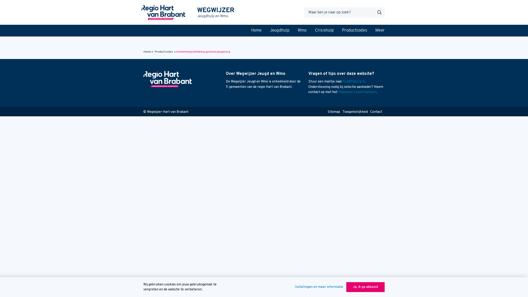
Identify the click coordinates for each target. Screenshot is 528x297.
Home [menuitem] (256, 30)
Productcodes (163, 52)
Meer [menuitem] (380, 30)
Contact (376, 112)
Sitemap (334, 112)
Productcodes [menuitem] (354, 30)
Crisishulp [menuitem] (324, 30)
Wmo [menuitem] (302, 30)
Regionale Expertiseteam (357, 92)
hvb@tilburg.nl (354, 82)
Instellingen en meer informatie (319, 287)
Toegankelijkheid (355, 112)
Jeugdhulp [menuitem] (279, 30)
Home (147, 52)
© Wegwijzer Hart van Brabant (166, 112)
